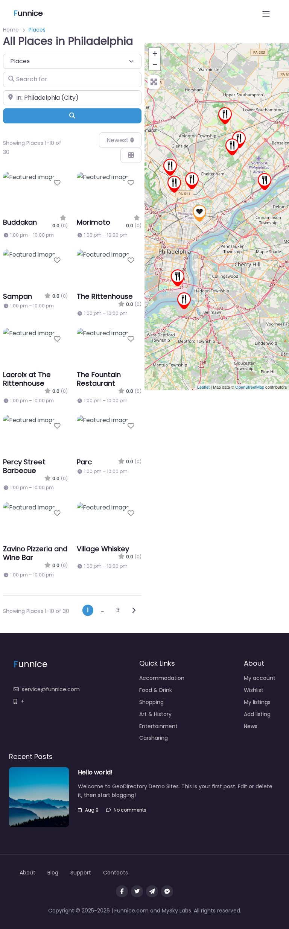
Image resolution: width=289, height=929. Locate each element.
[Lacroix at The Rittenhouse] (177, 277)
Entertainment (158, 726)
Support (80, 872)
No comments (130, 810)
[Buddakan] (170, 167)
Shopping (151, 702)
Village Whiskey (103, 548)
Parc (84, 462)
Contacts (115, 872)
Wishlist (253, 690)
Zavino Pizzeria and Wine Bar (35, 553)
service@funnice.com (51, 689)
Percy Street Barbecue (24, 466)
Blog (52, 872)
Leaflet (203, 387)
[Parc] (174, 184)
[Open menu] (266, 14)
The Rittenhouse (105, 296)
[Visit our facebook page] (122, 891)
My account (259, 678)
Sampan (17, 296)
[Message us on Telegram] (152, 891)
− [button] (154, 64)
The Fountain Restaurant (99, 379)
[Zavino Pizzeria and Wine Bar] (225, 115)
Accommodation (161, 678)
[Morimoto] (199, 213)
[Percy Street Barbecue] (264, 181)
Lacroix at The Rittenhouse (27, 379)
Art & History (155, 714)
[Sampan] (184, 300)
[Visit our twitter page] (137, 891)
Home (11, 29)
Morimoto (93, 222)
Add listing (257, 714)
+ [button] (154, 53)
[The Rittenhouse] (239, 139)
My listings (257, 702)
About (27, 872)
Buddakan (20, 222)
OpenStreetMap (249, 387)
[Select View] (130, 155)
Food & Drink (155, 690)
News (250, 726)
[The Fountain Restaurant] (232, 146)
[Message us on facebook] (167, 891)
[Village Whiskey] (192, 180)
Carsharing (153, 738)
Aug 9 (92, 810)
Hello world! (95, 772)
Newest (118, 140)
